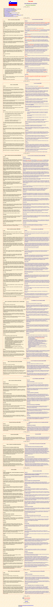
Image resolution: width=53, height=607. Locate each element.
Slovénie (26, 601)
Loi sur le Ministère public (8, 11)
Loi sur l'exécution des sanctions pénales (10, 14)
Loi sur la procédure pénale (8, 8)
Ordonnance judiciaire (8, 15)
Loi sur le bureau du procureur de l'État (10, 16)
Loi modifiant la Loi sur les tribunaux (9, 10)
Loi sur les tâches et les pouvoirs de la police (11, 12)
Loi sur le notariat (6, 13)
